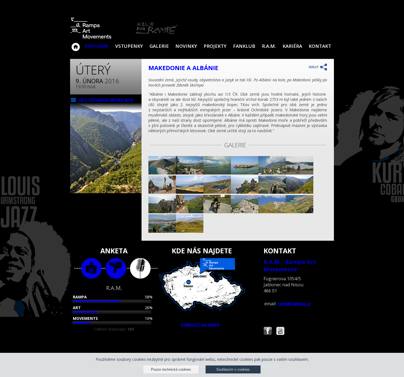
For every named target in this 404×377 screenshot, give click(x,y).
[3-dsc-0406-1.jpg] (189, 192)
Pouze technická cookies (171, 369)
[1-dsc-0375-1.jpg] (189, 231)
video (116, 268)
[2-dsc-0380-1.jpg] (299, 211)
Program (97, 46)
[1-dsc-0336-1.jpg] (272, 211)
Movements (85, 318)
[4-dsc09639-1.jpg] (162, 231)
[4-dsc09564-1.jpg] (272, 173)
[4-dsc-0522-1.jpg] (244, 173)
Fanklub (244, 46)
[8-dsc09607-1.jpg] (162, 173)
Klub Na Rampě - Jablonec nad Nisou (75, 44)
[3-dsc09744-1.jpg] (217, 173)
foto (91, 268)
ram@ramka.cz (294, 304)
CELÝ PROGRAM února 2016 (105, 99)
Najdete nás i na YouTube (280, 331)
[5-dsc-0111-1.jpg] (299, 192)
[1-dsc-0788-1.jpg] (244, 211)
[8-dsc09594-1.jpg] (162, 211)
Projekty (215, 46)
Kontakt (320, 46)
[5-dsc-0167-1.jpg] (189, 211)
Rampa (80, 297)
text (140, 268)
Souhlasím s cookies (233, 369)
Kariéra (292, 46)
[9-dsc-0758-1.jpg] (217, 192)
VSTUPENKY (129, 46)
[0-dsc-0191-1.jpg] (162, 192)
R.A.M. (269, 46)
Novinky (186, 46)
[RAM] (124, 37)
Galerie (159, 46)
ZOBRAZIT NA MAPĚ (200, 324)
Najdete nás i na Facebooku (268, 331)
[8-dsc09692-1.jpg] (189, 173)
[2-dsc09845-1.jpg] (272, 192)
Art (77, 307)
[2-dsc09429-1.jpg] (299, 173)
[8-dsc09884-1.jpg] (217, 211)
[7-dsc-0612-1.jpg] (244, 192)
